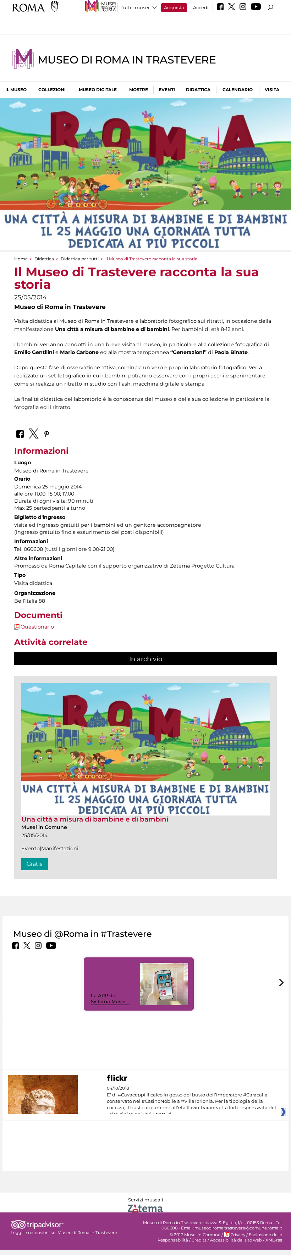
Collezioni (52, 89)
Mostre (138, 89)
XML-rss (273, 1240)
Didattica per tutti (80, 258)
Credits (199, 1240)
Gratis (35, 864)
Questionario (37, 627)
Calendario (238, 89)
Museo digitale (98, 89)
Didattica (198, 89)
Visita (272, 89)
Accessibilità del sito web (236, 1240)
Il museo (16, 89)
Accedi (201, 7)
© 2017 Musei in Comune (195, 1234)
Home (21, 258)
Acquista (174, 7)
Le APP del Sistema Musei (108, 998)
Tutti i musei (135, 7)
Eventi (167, 89)
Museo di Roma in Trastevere (127, 59)
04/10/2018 (191, 1101)
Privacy (237, 1234)
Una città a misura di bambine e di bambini (94, 819)
